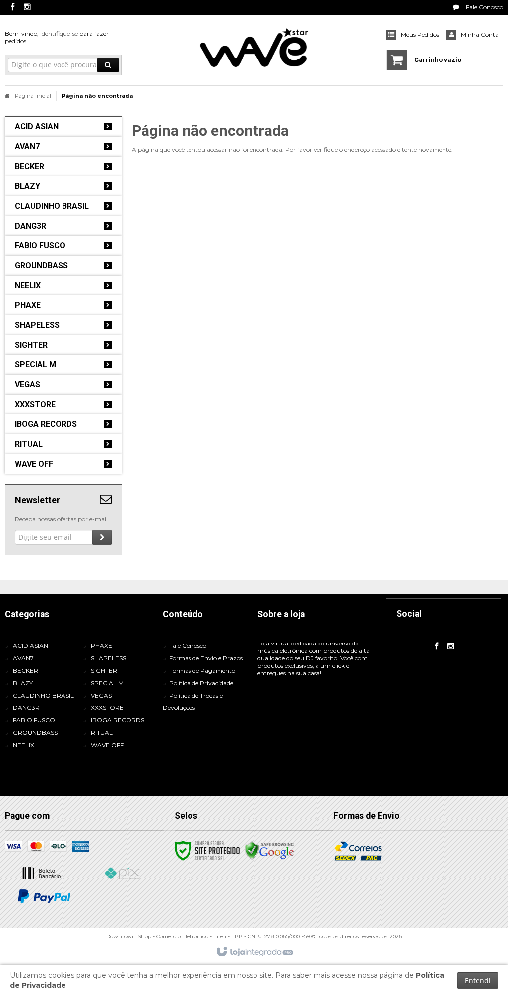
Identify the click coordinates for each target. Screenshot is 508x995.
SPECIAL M (107, 683)
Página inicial (33, 95)
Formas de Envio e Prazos (206, 658)
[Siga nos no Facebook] (12, 7)
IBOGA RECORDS (117, 720)
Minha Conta (480, 34)
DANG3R (26, 707)
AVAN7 (23, 658)
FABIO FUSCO (34, 720)
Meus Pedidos (420, 34)
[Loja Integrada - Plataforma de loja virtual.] (254, 952)
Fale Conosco (483, 7)
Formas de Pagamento (202, 670)
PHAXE (101, 645)
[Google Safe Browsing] (269, 850)
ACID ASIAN (30, 645)
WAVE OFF (107, 745)
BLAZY (23, 683)
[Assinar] (102, 537)
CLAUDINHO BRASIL (43, 695)
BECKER (25, 670)
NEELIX (23, 745)
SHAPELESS (108, 658)
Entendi (478, 980)
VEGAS (101, 695)
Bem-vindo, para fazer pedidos (57, 37)
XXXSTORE (107, 707)
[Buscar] (108, 65)
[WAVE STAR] (254, 47)
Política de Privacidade (201, 683)
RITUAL (102, 732)
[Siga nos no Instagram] (27, 7)
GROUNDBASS (35, 732)
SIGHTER (104, 670)
